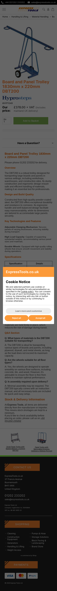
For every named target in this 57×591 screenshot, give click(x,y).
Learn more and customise (28, 311)
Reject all (16, 318)
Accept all (40, 318)
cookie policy (27, 291)
